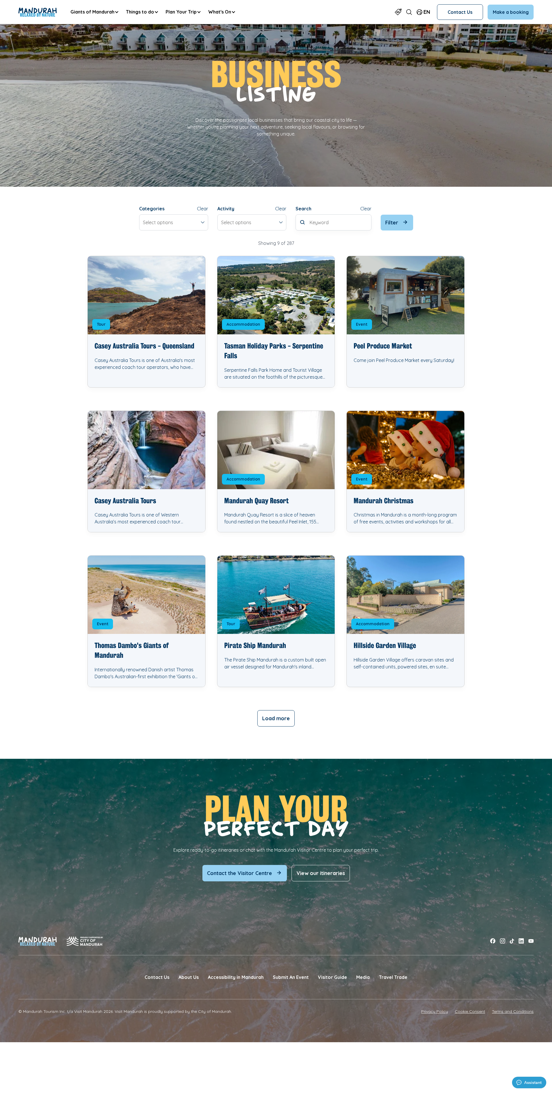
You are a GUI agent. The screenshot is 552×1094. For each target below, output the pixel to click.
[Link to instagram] (502, 941)
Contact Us (460, 12)
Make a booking (511, 12)
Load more (276, 718)
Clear (202, 208)
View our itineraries (320, 873)
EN (426, 12)
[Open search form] (409, 12)
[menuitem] (94, 12)
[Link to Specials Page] (398, 12)
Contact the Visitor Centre (239, 873)
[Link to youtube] (531, 941)
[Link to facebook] (492, 941)
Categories (151, 208)
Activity (225, 208)
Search (303, 208)
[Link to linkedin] (521, 941)
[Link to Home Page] (37, 12)
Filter (391, 222)
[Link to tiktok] (512, 941)
